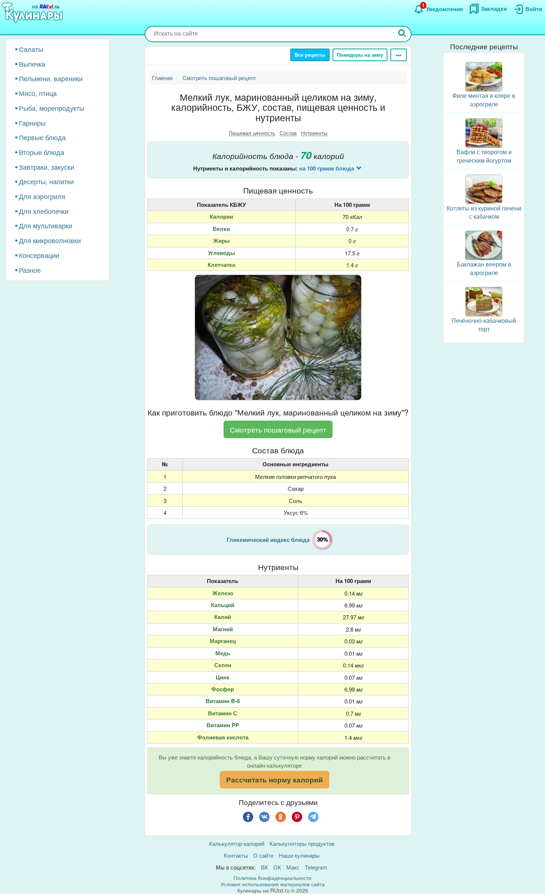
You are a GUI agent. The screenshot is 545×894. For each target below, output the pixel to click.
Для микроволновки (50, 240)
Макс (293, 867)
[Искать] (402, 34)
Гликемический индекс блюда (268, 540)
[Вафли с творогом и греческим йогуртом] (483, 132)
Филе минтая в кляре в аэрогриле (483, 99)
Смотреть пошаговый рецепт (278, 429)
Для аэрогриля (42, 196)
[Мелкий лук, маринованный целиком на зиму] (278, 337)
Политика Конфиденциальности (272, 877)
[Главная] (33, 13)
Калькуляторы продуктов (302, 843)
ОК (277, 867)
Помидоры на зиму (360, 54)
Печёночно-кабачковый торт (484, 324)
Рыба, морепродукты (51, 108)
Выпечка (32, 64)
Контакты (236, 855)
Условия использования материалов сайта (273, 884)
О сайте (263, 855)
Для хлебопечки (44, 211)
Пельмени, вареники (51, 78)
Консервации (39, 255)
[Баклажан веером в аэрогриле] (483, 244)
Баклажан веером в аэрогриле (484, 268)
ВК (264, 867)
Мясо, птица (38, 93)
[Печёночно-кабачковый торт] (483, 301)
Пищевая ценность (252, 132)
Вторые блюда (41, 152)
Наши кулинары (299, 855)
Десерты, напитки (46, 181)
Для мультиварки (45, 225)
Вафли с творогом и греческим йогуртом (484, 156)
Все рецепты (310, 54)
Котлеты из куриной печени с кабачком (484, 212)
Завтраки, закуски (46, 167)
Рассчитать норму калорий (274, 780)
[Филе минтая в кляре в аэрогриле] (483, 76)
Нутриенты (314, 132)
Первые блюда (42, 137)
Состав (288, 132)
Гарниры (32, 123)
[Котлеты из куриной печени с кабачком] (483, 188)
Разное (30, 270)
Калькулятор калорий (236, 843)
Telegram (316, 867)
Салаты (31, 49)
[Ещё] (398, 55)
